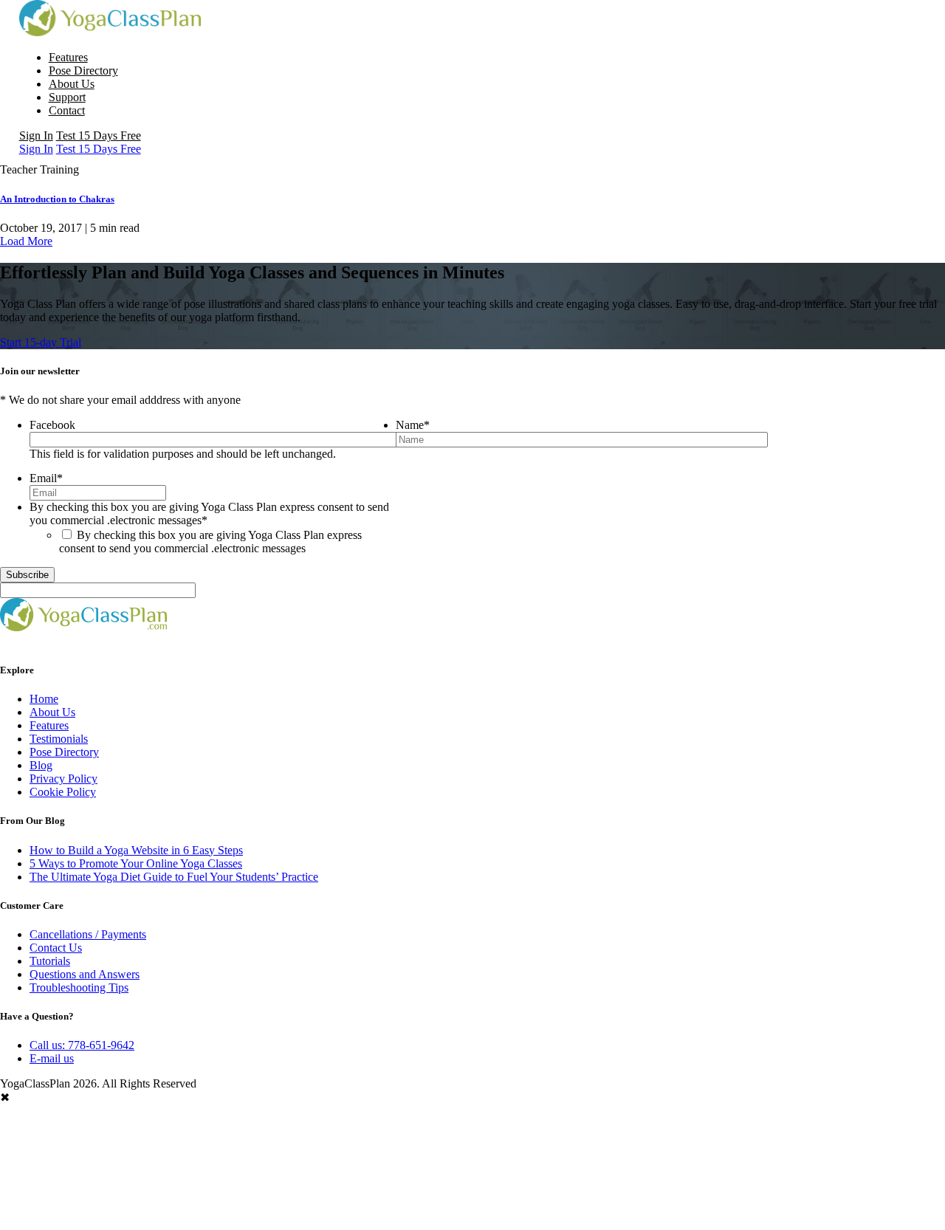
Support (67, 97)
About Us (71, 84)
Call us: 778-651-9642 (82, 1045)
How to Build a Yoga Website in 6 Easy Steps (136, 850)
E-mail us (52, 1058)
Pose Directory (83, 70)
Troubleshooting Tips (79, 987)
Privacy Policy (63, 778)
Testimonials (59, 738)
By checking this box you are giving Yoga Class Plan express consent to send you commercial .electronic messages (210, 541)
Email (46, 478)
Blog (41, 765)
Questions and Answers (85, 974)
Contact (67, 110)
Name (413, 425)
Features (68, 57)
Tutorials (50, 961)
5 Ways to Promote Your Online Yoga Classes (136, 863)
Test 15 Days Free (98, 135)
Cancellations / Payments (88, 934)
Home (44, 699)
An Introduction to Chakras (57, 199)
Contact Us (56, 947)
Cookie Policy (63, 792)
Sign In (36, 135)
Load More (26, 241)
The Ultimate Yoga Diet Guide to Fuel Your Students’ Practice (174, 876)
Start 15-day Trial (40, 342)
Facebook (52, 425)
